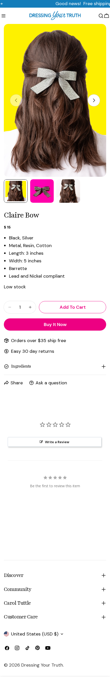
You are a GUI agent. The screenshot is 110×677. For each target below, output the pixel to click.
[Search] (101, 16)
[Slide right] (94, 100)
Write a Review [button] (57, 442)
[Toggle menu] (3, 16)
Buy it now (55, 324)
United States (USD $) (34, 634)
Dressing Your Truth (42, 665)
